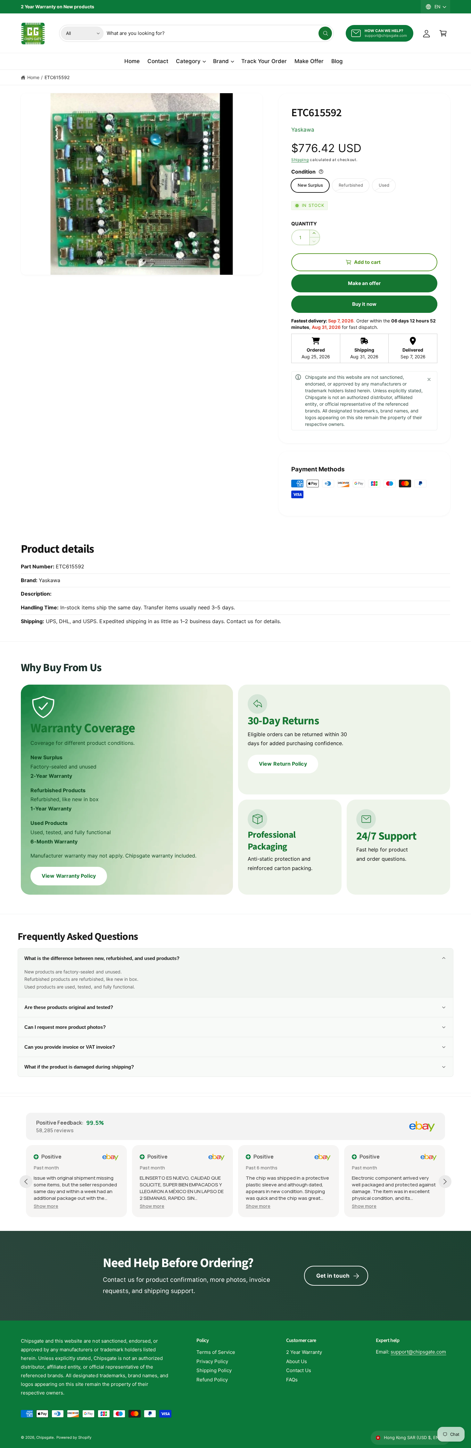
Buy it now (364, 304)
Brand (221, 61)
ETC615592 (57, 77)
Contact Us (298, 1370)
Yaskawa (302, 129)
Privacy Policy (212, 1361)
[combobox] (219, 33)
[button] (443, 33)
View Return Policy (283, 764)
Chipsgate (45, 1437)
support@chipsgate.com (418, 1352)
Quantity (304, 224)
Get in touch (333, 1276)
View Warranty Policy (69, 876)
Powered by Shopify (73, 1437)
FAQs (292, 1380)
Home (33, 77)
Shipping (300, 159)
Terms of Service (215, 1352)
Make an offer (364, 283)
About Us (296, 1361)
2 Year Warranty (304, 1352)
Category (188, 61)
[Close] (429, 379)
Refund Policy (212, 1380)
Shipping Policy (214, 1370)
